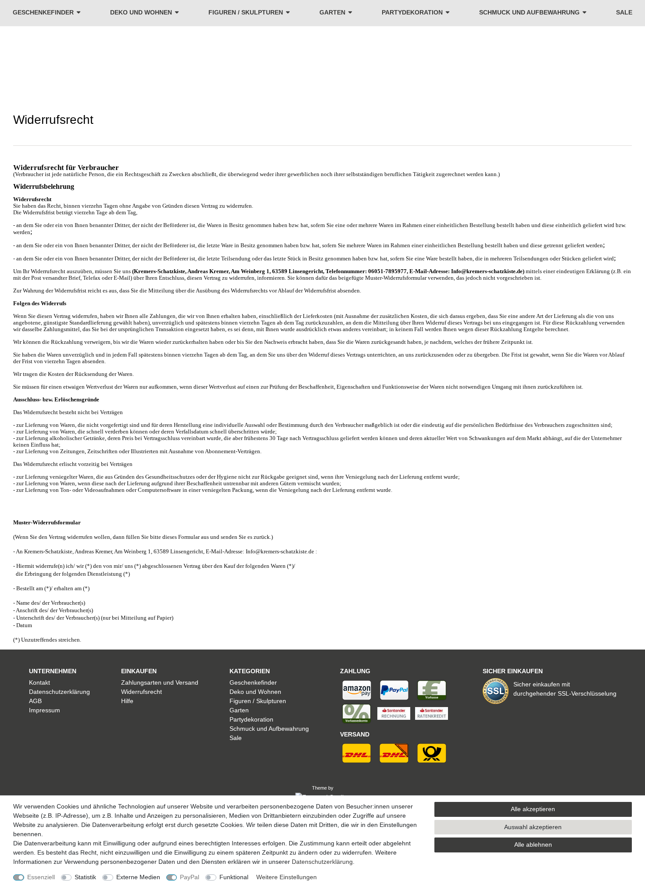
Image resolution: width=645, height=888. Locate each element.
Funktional (233, 877)
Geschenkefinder (43, 12)
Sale (624, 12)
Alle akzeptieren (533, 808)
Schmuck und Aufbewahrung (529, 12)
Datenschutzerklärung (59, 691)
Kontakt (39, 682)
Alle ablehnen (533, 844)
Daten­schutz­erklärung (322, 861)
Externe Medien (138, 877)
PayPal (189, 877)
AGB (35, 700)
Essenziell (41, 877)
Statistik (85, 877)
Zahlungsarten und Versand (159, 682)
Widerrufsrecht (141, 691)
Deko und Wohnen (141, 12)
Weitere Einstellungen (286, 877)
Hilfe (127, 700)
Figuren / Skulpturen (245, 12)
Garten (332, 12)
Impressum (44, 710)
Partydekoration (412, 12)
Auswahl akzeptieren (533, 826)
